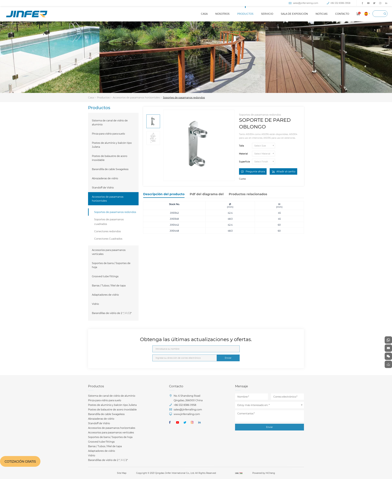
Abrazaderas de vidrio (105, 178)
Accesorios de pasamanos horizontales (136, 97)
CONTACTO (342, 13)
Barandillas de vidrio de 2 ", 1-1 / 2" (112, 313)
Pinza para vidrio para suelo (108, 133)
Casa (91, 97)
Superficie (244, 161)
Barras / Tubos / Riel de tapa (109, 285)
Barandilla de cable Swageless (110, 169)
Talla (241, 145)
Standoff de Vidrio (103, 187)
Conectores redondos (107, 231)
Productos (103, 97)
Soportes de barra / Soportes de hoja (111, 265)
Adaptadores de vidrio (105, 294)
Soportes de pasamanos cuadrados (109, 221)
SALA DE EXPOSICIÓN (294, 13)
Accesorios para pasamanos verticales (109, 251)
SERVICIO (267, 13)
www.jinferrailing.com (187, 414)
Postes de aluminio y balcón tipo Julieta (112, 144)
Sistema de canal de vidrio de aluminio (110, 122)
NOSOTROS (222, 13)
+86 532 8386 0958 (340, 3)
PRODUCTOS (245, 13)
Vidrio (95, 303)
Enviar (228, 357)
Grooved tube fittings (105, 276)
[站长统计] (239, 472)
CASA (204, 13)
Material (243, 153)
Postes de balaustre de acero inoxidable (109, 158)
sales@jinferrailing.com (305, 3)
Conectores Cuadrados (108, 238)
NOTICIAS (322, 13)
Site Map (121, 472)
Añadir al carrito (285, 171)
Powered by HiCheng (263, 472)
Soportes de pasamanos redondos (184, 97)
